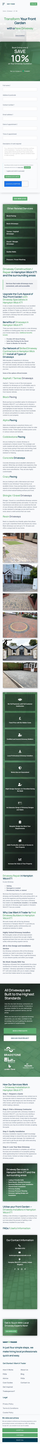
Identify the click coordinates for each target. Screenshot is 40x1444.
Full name (6, 85)
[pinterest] (25, 1269)
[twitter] (18, 1269)
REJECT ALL (20, 1440)
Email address (8, 114)
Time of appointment (10, 134)
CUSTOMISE (20, 1435)
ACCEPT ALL (20, 1430)
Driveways (18, 378)
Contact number (8, 105)
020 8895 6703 (20, 1248)
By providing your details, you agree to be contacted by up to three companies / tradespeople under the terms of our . (18, 166)
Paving (10, 397)
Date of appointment (10, 124)
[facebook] (15, 1269)
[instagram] (21, 1269)
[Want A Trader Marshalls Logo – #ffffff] (10, 1341)
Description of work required (12, 144)
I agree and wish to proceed (15, 171)
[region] (20, 1429)
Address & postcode (9, 95)
